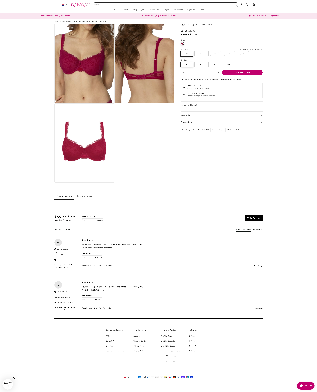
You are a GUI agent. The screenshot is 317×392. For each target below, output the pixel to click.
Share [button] (110, 266)
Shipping (109, 346)
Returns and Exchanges (115, 351)
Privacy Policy (138, 346)
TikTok (193, 346)
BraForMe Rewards (168, 356)
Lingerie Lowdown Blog (170, 351)
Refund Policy (138, 351)
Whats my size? (257, 49)
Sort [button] (56, 229)
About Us (137, 336)
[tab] (243, 230)
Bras (194, 130)
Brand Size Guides (168, 346)
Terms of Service (139, 341)
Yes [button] (100, 266)
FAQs (108, 336)
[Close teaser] (13, 378)
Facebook (194, 336)
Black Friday (186, 130)
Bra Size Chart (166, 336)
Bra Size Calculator (168, 341)
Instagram (195, 341)
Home (56, 21)
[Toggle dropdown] (247, 4)
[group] (67, 217)
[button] (190, 34)
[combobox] (165, 4)
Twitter (194, 351)
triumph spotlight (66, 21)
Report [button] (105, 266)
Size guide (244, 49)
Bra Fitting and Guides (169, 361)
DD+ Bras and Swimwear (235, 130)
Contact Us (110, 341)
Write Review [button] (253, 218)
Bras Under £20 (203, 130)
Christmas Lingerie (217, 130)
